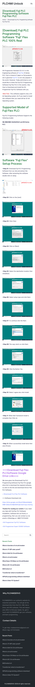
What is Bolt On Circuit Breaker (12, 553)
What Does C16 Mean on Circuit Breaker (15, 561)
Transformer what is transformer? (13, 573)
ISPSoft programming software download (16, 576)
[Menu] (32, 3)
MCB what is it (7, 569)
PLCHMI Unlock (12, 3)
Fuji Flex (21, 73)
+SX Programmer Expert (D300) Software (16, 526)
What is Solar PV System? (10, 580)
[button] (30, 535)
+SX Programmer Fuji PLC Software (14, 522)
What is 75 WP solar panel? (11, 549)
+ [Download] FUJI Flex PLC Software (14, 494)
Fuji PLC (15, 77)
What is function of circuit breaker (13, 545)
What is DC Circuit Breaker (11, 565)
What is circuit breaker (9, 557)
